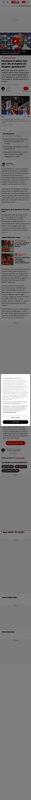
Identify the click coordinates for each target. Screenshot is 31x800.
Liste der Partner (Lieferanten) (10, 412)
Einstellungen (15, 417)
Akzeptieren (15, 422)
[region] (15, 400)
